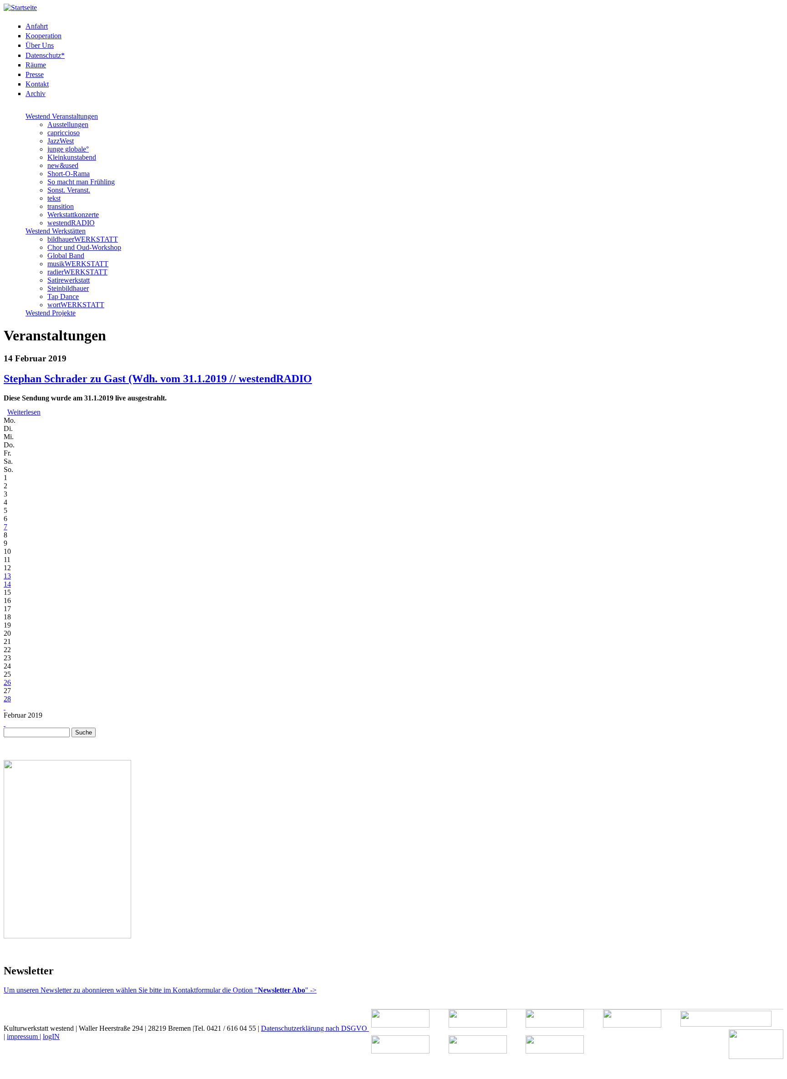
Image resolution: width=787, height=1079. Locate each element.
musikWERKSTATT (77, 264)
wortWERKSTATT (75, 305)
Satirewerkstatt (68, 280)
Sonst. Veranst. (68, 190)
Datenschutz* (45, 55)
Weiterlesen (24, 412)
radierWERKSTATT (77, 272)
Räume (36, 65)
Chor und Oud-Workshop (84, 247)
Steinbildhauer (68, 288)
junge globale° (68, 149)
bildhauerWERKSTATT (82, 239)
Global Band (65, 255)
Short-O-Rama (68, 173)
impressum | (24, 1036)
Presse (35, 74)
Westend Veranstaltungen (62, 116)
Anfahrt (37, 26)
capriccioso (63, 133)
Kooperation (43, 36)
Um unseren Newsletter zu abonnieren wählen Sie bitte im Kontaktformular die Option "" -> (160, 990)
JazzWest (60, 141)
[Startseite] (20, 7)
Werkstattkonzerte (73, 214)
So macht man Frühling (81, 182)
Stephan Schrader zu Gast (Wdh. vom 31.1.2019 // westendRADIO (158, 379)
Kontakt (37, 84)
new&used (62, 165)
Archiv (36, 93)
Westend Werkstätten (56, 231)
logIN (51, 1036)
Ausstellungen (67, 124)
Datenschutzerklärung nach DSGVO (315, 1028)
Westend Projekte (51, 313)
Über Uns (40, 45)
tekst (54, 198)
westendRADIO (71, 223)
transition (60, 206)
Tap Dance (63, 296)
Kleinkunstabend (71, 157)
